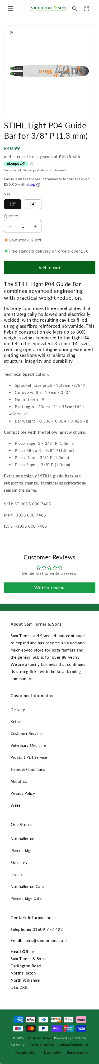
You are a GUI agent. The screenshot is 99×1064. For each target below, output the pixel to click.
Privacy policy (51, 1052)
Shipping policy (78, 1052)
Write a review (49, 587)
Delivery (18, 709)
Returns (17, 721)
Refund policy (25, 1052)
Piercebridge (21, 850)
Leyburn (18, 874)
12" (13, 204)
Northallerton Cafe (27, 886)
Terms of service (42, 1044)
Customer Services (27, 733)
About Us (19, 781)
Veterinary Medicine (28, 745)
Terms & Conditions (28, 769)
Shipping (28, 170)
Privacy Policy (23, 793)
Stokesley (19, 862)
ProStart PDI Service (29, 757)
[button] (10, 8)
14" (33, 204)
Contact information (73, 1044)
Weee (15, 805)
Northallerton (23, 838)
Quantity (11, 216)
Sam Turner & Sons (39, 1038)
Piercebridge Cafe (26, 898)
